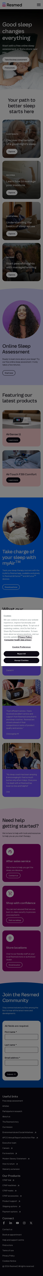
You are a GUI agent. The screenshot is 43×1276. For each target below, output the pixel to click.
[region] (21, 638)
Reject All (21, 654)
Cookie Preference (21, 647)
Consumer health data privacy (18, 640)
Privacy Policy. (25, 637)
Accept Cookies (21, 660)
